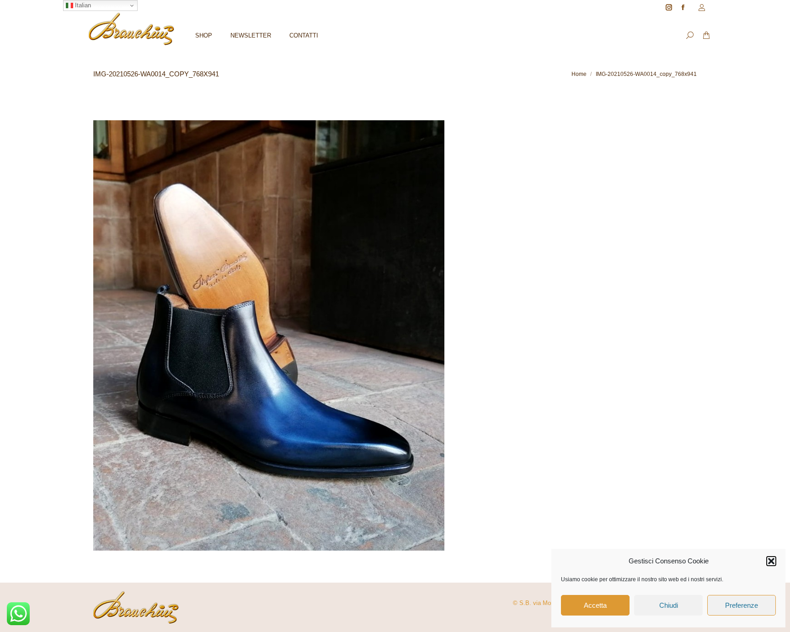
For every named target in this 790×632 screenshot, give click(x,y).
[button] (771, 561)
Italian (82, 5)
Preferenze (741, 605)
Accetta (595, 605)
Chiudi (668, 605)
